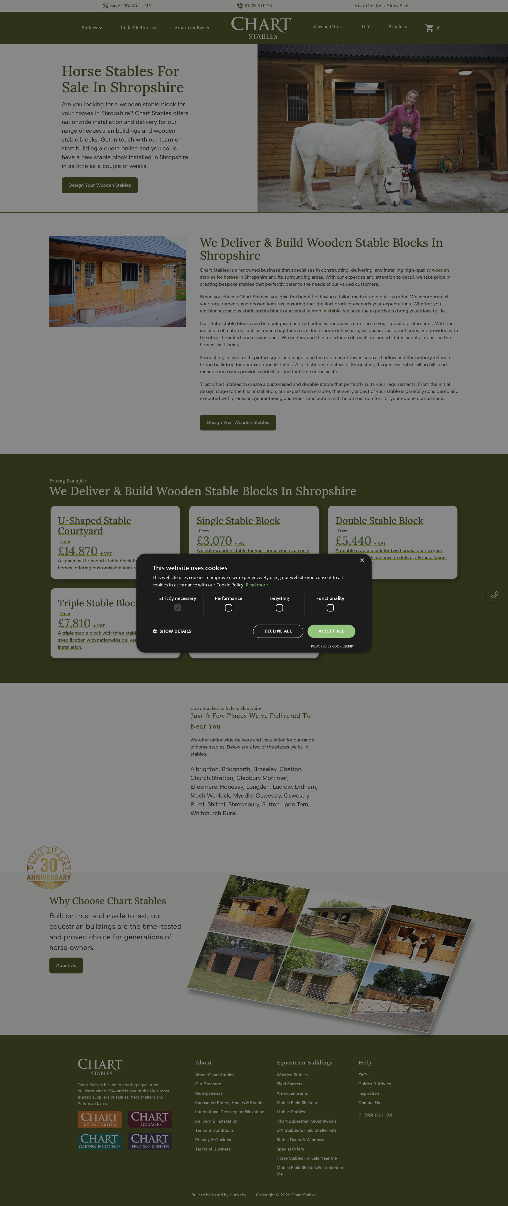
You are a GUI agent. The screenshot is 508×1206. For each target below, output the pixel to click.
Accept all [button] (331, 631)
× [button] (362, 560)
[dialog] (254, 603)
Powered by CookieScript (333, 646)
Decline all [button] (278, 631)
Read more (257, 585)
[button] (172, 631)
